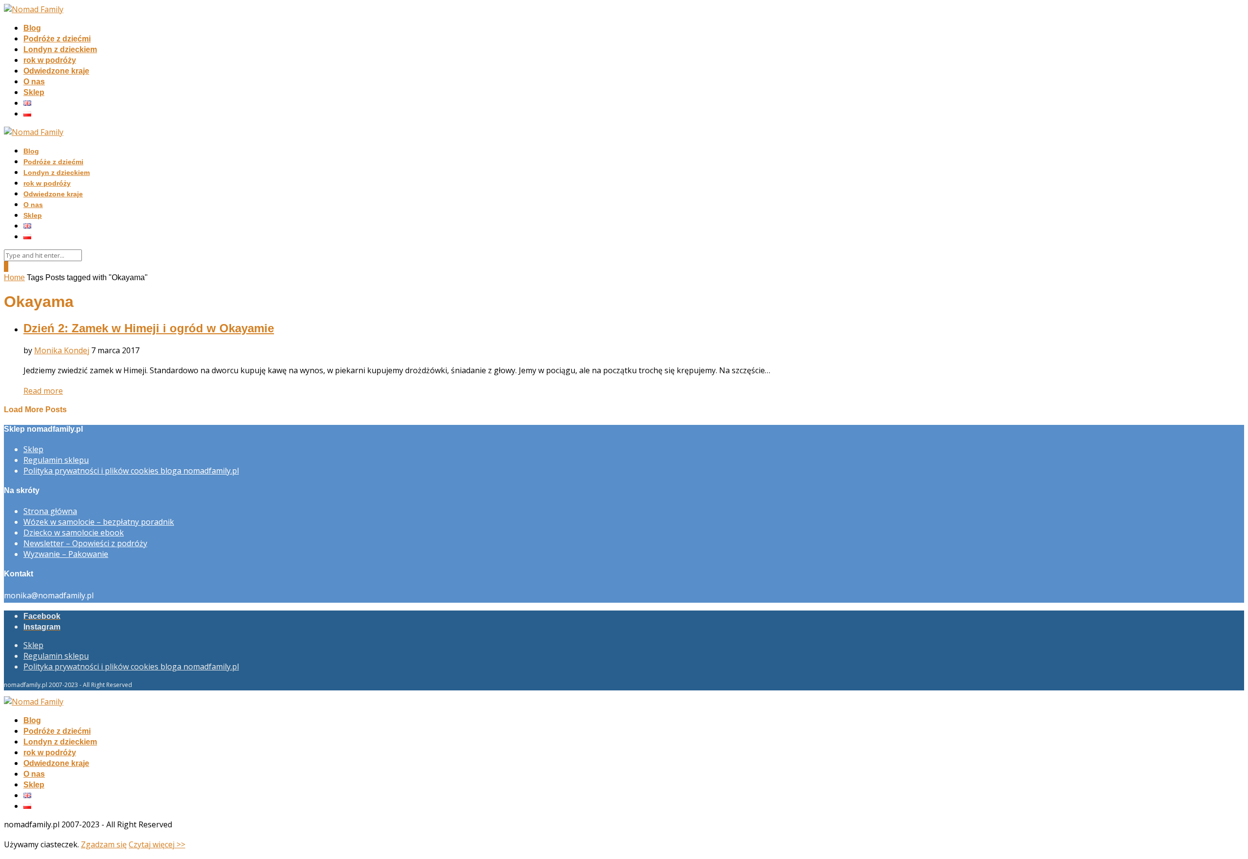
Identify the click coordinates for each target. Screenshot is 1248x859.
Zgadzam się (104, 844)
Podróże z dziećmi (57, 39)
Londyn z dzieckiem (60, 49)
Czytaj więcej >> (157, 844)
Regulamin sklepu (56, 460)
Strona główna (50, 511)
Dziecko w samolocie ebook (73, 532)
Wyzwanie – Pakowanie (65, 554)
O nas (34, 81)
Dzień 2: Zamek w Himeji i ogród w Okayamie (148, 328)
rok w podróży (49, 60)
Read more (43, 390)
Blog (32, 28)
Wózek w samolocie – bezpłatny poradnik (98, 521)
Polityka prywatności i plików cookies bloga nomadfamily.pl (131, 470)
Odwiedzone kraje (56, 71)
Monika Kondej (61, 350)
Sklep (33, 92)
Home (14, 277)
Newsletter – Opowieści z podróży (85, 543)
